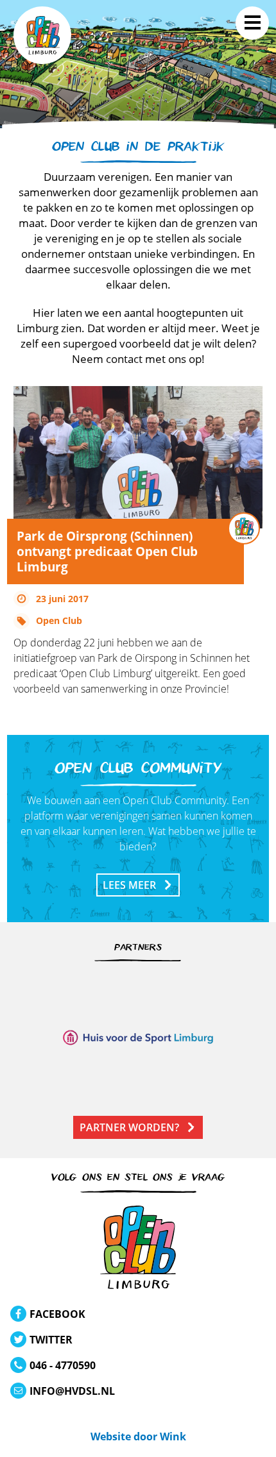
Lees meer (129, 885)
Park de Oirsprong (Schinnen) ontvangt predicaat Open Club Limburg (107, 551)
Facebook (57, 1314)
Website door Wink (138, 1436)
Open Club (59, 620)
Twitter (51, 1340)
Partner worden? (129, 1127)
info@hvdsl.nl (72, 1391)
